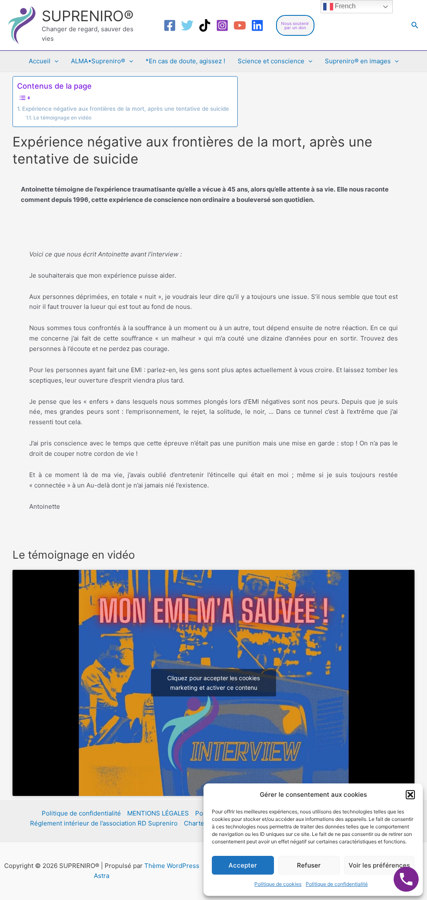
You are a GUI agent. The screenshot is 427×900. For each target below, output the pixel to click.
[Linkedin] (257, 25)
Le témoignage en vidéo (62, 117)
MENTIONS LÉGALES (158, 813)
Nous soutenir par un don (295, 25)
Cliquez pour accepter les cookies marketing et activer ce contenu (213, 682)
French (344, 6)
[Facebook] (169, 25)
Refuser (309, 865)
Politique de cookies (277, 884)
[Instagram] (222, 25)
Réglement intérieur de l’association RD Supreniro (104, 823)
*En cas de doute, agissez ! (185, 61)
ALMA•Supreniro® (98, 61)
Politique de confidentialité (337, 884)
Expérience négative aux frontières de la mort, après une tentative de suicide (125, 108)
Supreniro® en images (358, 61)
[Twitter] (187, 25)
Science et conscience (271, 61)
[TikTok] (204, 25)
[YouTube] (240, 25)
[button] (410, 795)
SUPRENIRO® (87, 16)
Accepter (243, 865)
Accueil (39, 61)
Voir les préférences (379, 865)
